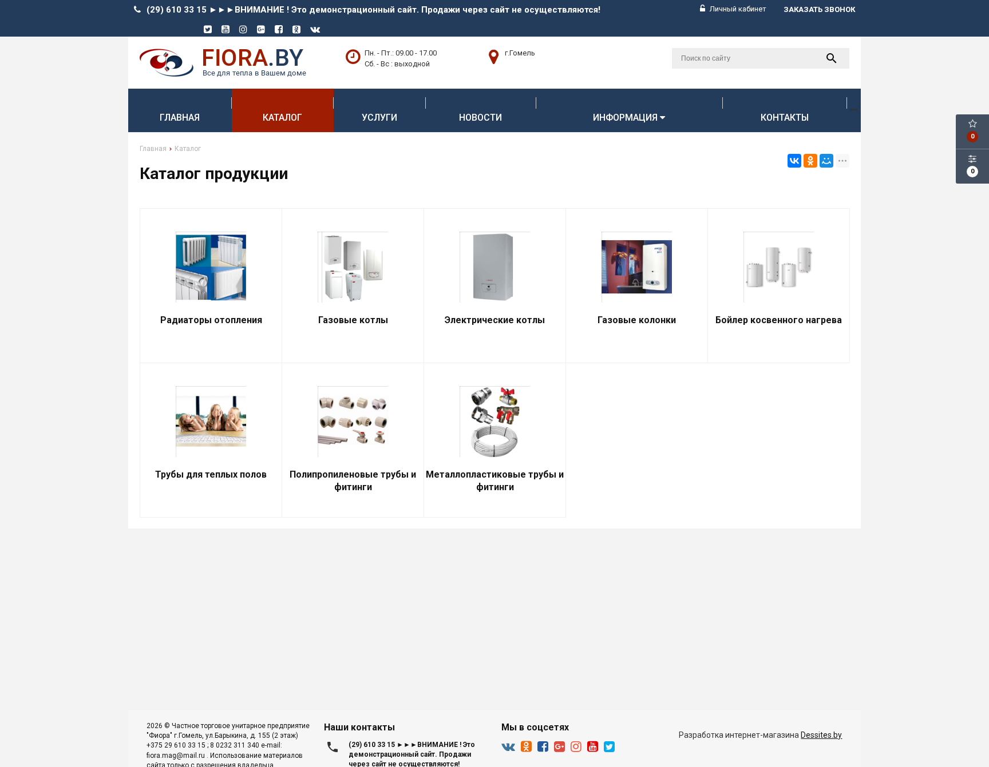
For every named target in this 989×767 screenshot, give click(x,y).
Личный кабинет (737, 9)
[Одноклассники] (810, 161)
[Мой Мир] (826, 161)
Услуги (379, 117)
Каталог (282, 117)
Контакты (785, 117)
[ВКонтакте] (794, 161)
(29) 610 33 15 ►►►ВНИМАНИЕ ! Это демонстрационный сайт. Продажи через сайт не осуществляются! (373, 10)
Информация (626, 117)
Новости (480, 117)
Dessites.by (821, 735)
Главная (180, 117)
